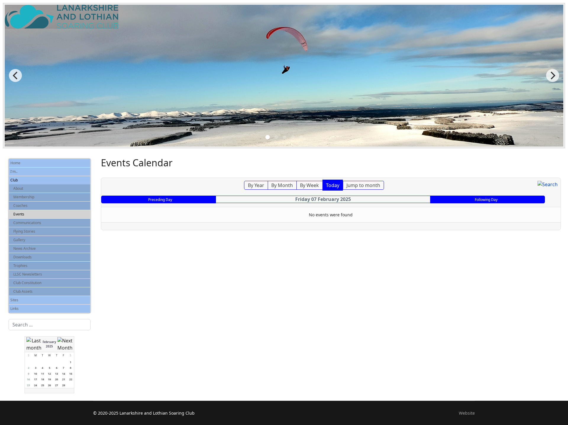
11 (42, 374)
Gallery (19, 239)
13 (56, 374)
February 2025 (49, 344)
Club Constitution (27, 282)
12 (49, 374)
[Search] (548, 184)
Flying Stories (24, 231)
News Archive (24, 248)
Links (14, 308)
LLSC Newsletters (27, 274)
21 (63, 379)
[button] (87, 172)
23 (28, 385)
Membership (23, 196)
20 (56, 379)
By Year (256, 185)
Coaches (20, 205)
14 (63, 374)
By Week (309, 185)
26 (49, 385)
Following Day (486, 199)
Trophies (20, 265)
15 (70, 374)
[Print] (557, 174)
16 (28, 379)
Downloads (22, 257)
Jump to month (363, 185)
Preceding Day (160, 199)
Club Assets (23, 291)
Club (14, 180)
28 (63, 385)
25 (42, 385)
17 (35, 379)
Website (467, 413)
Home (15, 162)
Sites (14, 299)
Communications (27, 222)
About (18, 188)
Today (332, 185)
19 (49, 379)
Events (18, 214)
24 (35, 385)
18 (42, 379)
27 (56, 385)
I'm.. (13, 171)
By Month (282, 185)
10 (35, 374)
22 (70, 379)
